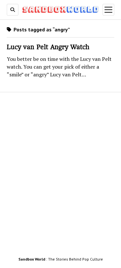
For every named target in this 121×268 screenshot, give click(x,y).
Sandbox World (31, 259)
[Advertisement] (60, 176)
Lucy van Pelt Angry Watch (48, 47)
